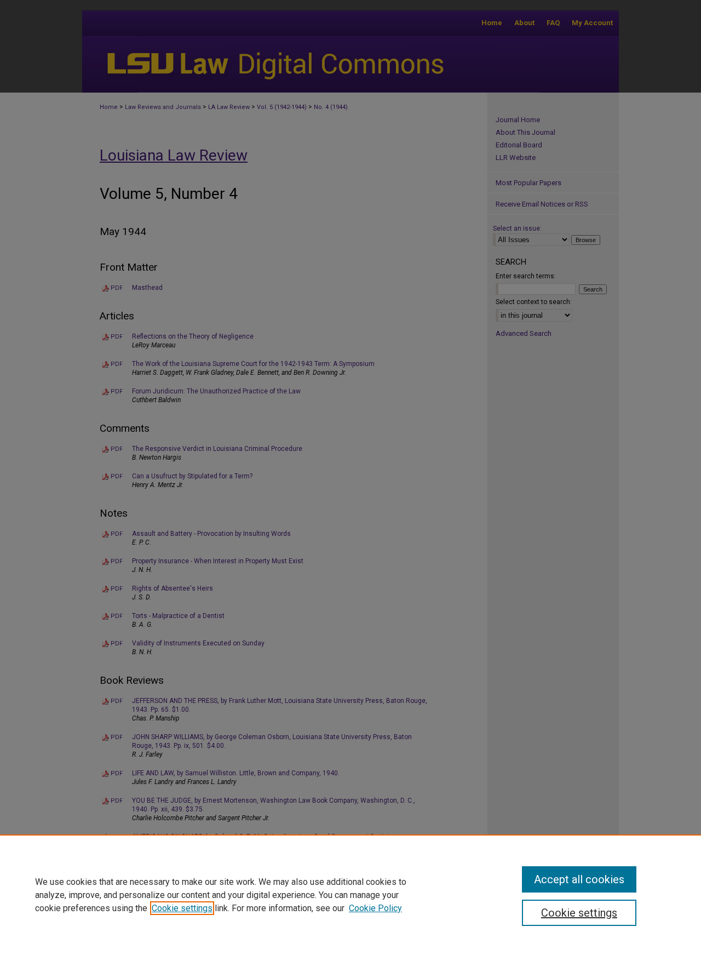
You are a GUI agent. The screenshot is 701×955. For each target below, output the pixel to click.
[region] (350, 894)
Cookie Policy (375, 908)
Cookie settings (182, 908)
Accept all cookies (579, 879)
